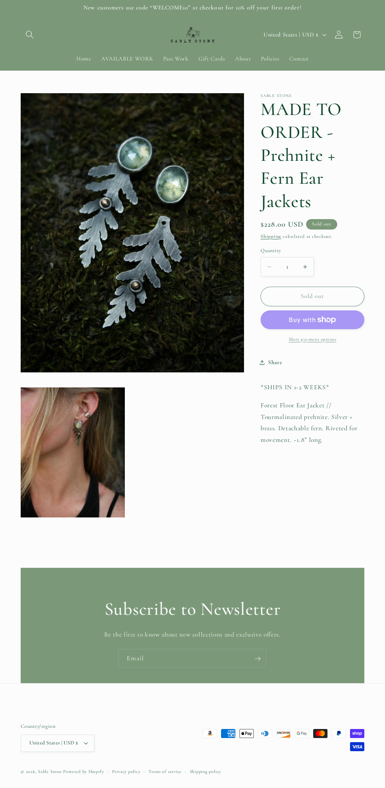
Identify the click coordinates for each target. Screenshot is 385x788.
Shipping (271, 236)
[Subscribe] (258, 659)
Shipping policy (205, 771)
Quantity (271, 250)
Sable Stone (50, 771)
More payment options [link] (312, 339)
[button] (30, 35)
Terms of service (165, 771)
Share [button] (275, 362)
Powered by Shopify (83, 771)
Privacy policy (126, 771)
